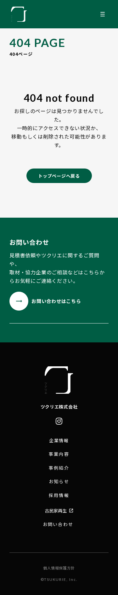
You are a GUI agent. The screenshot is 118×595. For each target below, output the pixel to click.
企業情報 (59, 440)
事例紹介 (59, 468)
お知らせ (59, 481)
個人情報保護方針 (59, 567)
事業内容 (59, 454)
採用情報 (59, 495)
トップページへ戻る (59, 176)
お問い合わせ (58, 524)
